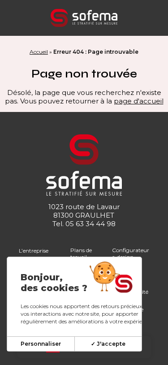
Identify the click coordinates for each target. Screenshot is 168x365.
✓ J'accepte (108, 343)
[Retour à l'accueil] (84, 18)
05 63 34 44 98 (90, 223)
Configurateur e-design (130, 253)
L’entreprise (33, 250)
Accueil (39, 51)
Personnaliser (41, 343)
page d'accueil (139, 101)
